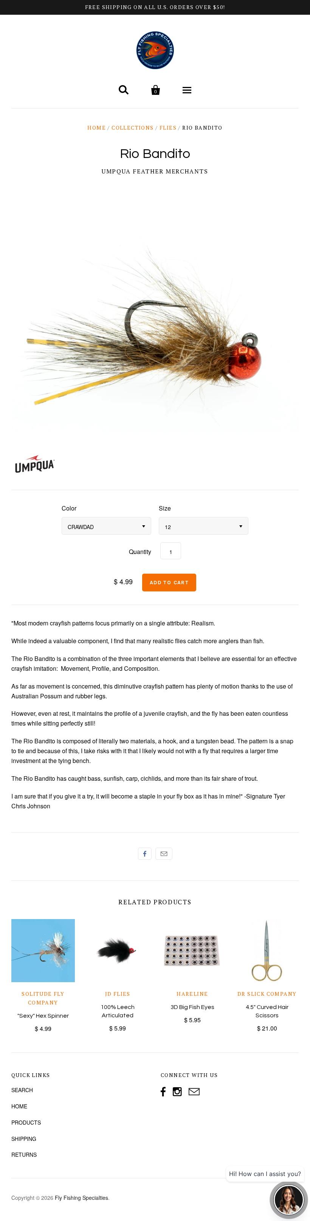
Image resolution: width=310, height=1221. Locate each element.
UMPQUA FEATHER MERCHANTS (155, 171)
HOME (19, 1106)
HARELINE (192, 993)
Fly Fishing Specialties (81, 1197)
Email (163, 854)
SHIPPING (23, 1138)
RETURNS (24, 1154)
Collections (132, 127)
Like (145, 854)
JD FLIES (117, 993)
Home (96, 127)
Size (165, 508)
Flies (168, 127)
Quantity (140, 551)
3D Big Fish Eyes (192, 1007)
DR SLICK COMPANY (266, 993)
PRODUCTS (26, 1122)
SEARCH (22, 1090)
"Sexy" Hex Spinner (43, 1016)
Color (69, 508)
